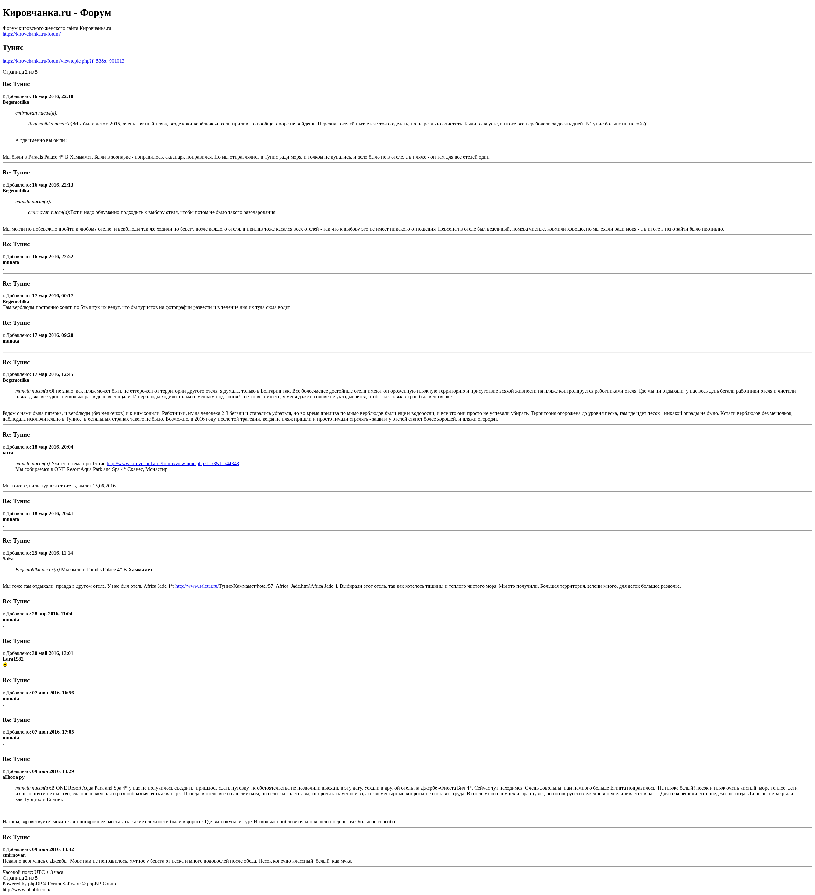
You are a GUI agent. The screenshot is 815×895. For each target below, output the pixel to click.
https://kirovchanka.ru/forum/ (32, 34)
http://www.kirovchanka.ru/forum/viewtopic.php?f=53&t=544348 (173, 463)
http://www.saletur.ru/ (197, 586)
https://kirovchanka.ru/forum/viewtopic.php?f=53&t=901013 (63, 61)
